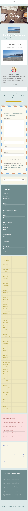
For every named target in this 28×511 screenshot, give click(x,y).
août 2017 (5, 320)
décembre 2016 (6, 336)
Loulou (4, 215)
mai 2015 (5, 376)
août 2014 (5, 397)
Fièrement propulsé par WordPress (8, 506)
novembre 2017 (6, 313)
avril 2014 (5, 406)
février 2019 (5, 292)
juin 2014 (5, 401)
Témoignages (6, 241)
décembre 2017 (6, 311)
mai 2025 (5, 271)
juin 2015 (5, 373)
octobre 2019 (6, 285)
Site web (6, 152)
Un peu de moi (6, 246)
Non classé (5, 227)
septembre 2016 (6, 343)
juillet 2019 (5, 287)
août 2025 (5, 269)
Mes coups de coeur (7, 220)
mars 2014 (5, 408)
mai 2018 (5, 304)
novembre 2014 (6, 390)
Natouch (5, 494)
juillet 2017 (5, 322)
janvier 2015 (5, 385)
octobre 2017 (6, 315)
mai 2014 (5, 404)
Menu (14, 2)
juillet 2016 (5, 346)
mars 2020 (5, 280)
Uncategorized (6, 248)
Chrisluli (20, 47)
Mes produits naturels (7, 222)
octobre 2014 (6, 392)
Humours (5, 203)
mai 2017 (5, 327)
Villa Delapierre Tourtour (8, 430)
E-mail (5, 146)
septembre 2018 (6, 294)
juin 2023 (5, 274)
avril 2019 (5, 290)
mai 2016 (5, 350)
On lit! (4, 229)
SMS (4, 236)
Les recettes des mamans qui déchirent (11, 210)
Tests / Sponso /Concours (8, 243)
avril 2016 (5, 352)
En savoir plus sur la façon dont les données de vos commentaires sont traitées (14, 167)
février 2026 (5, 267)
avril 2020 (5, 278)
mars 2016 (5, 355)
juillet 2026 (5, 264)
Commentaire (7, 118)
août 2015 (5, 369)
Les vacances (6, 212)
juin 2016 (5, 348)
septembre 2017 (6, 318)
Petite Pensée (6, 231)
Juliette (4, 486)
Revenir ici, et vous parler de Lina (9, 432)
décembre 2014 (6, 387)
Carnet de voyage (6, 198)
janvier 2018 (5, 308)
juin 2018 (5, 301)
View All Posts (14, 84)
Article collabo (6, 193)
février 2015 (5, 383)
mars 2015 (5, 380)
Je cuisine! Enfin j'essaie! (8, 205)
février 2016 (5, 357)
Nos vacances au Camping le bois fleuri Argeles (14, 95)
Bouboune (5, 196)
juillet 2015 (5, 371)
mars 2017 (5, 332)
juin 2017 (5, 325)
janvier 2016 (5, 359)
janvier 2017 (5, 334)
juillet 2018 (5, 299)
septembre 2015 (6, 366)
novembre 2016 (6, 339)
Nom (5, 140)
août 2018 (5, 297)
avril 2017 (5, 329)
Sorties (4, 239)
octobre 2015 (6, 364)
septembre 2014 (6, 394)
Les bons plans (6, 208)
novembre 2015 (6, 362)
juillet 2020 (5, 276)
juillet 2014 (5, 399)
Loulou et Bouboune (14, 35)
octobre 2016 (6, 341)
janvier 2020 (5, 283)
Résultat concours (7, 234)
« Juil (4, 464)
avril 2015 (5, 378)
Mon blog (5, 224)
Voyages (5, 251)
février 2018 (5, 306)
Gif (4, 200)
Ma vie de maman (6, 217)
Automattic (14, 508)
